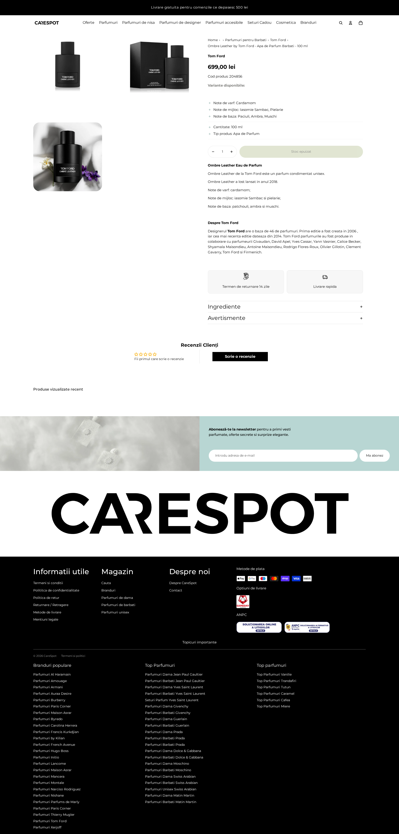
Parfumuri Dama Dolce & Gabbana (173, 751)
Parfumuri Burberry (49, 700)
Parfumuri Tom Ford (49, 821)
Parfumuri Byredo (48, 719)
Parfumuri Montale (48, 783)
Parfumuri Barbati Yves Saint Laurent (175, 693)
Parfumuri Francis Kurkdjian (56, 732)
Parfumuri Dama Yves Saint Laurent (174, 687)
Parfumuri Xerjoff (47, 827)
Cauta (106, 583)
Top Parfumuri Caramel (275, 693)
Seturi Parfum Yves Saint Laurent (172, 700)
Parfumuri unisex (115, 612)
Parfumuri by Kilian (49, 738)
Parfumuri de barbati (118, 605)
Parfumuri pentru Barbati (245, 40)
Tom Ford (278, 40)
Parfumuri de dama (117, 598)
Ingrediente (224, 306)
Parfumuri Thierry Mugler (54, 815)
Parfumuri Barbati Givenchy (167, 713)
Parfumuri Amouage (50, 681)
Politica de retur (46, 598)
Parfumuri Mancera (48, 776)
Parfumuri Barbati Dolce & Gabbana (174, 757)
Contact (175, 590)
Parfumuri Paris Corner (52, 706)
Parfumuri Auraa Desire (52, 693)
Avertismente (226, 318)
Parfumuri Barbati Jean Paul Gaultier (175, 681)
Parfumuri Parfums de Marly (56, 802)
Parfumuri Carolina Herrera (55, 725)
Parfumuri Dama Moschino (167, 763)
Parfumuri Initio (46, 757)
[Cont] (350, 23)
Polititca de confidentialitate (56, 590)
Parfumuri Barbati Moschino (168, 770)
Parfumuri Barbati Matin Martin (170, 802)
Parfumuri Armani (48, 687)
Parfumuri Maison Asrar (52, 713)
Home (213, 40)
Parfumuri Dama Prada (164, 732)
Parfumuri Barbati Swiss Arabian (171, 783)
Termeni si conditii (48, 583)
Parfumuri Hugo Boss (51, 751)
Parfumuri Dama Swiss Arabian (170, 776)
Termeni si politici (73, 656)
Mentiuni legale (45, 619)
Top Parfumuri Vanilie (274, 674)
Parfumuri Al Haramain (52, 674)
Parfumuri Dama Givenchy (166, 706)
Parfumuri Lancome (49, 763)
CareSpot (50, 656)
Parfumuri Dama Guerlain (166, 719)
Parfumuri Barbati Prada (165, 738)
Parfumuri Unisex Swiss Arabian (170, 789)
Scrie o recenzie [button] (240, 356)
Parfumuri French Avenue (54, 745)
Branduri (108, 590)
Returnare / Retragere (50, 605)
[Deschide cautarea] (341, 23)
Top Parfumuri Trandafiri (276, 681)
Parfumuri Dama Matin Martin (169, 795)
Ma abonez (374, 455)
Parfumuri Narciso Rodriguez (57, 789)
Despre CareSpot (183, 583)
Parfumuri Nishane (48, 795)
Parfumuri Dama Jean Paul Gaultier (174, 674)
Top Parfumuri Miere (273, 706)
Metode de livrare (47, 612)
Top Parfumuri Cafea (273, 700)
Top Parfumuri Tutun (273, 687)
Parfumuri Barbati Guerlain (167, 725)
